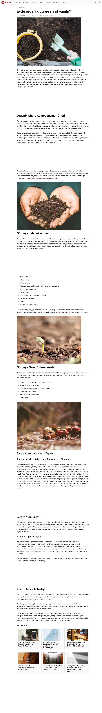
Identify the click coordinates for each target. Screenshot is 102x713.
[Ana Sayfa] (6, 2)
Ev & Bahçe (21, 8)
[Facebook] (99, 2)
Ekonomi (26, 2)
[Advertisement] (8, 31)
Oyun (63, 2)
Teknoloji (56, 2)
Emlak (34, 2)
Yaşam (48, 2)
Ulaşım (40, 2)
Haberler (17, 2)
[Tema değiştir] (95, 2)
